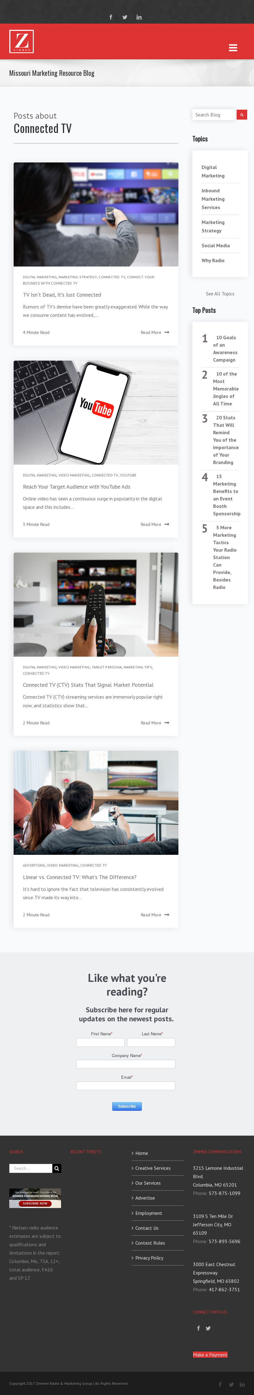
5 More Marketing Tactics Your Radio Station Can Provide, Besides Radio (225, 557)
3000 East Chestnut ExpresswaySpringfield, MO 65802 (216, 1272)
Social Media (216, 245)
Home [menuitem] (141, 1153)
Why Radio (213, 260)
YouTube (128, 475)
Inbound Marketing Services (213, 198)
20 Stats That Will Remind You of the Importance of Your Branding (226, 439)
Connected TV (112, 277)
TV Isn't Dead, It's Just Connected (62, 294)
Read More (151, 332)
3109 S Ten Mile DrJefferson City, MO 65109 (213, 1224)
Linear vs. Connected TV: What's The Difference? (80, 877)
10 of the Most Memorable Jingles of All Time (226, 389)
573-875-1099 (224, 1193)
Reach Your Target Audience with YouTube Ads (76, 486)
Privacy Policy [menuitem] (149, 1258)
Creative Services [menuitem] (153, 1168)
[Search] (242, 115)
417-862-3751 (224, 1289)
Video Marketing (74, 475)
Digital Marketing (40, 277)
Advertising (34, 865)
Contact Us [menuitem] (147, 1228)
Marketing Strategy (78, 277)
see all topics (220, 293)
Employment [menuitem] (148, 1213)
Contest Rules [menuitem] (150, 1243)
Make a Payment (210, 1355)
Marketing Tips (138, 667)
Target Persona (107, 667)
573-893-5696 (224, 1241)
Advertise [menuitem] (145, 1198)
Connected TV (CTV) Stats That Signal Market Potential (88, 684)
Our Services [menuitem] (148, 1183)
